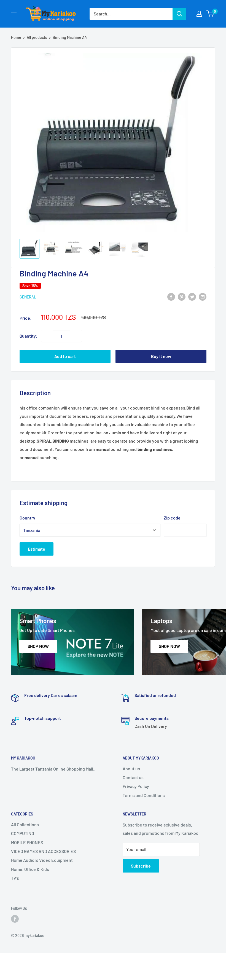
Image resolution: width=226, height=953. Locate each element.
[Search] (179, 14)
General (28, 297)
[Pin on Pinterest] (181, 296)
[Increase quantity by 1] (76, 336)
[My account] (199, 14)
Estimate (36, 548)
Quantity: (28, 335)
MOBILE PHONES (27, 842)
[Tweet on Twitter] (192, 296)
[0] (210, 13)
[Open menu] (14, 14)
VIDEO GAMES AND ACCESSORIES (43, 851)
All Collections (25, 824)
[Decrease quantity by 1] (47, 336)
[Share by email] (202, 296)
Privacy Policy (136, 786)
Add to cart (65, 356)
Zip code (172, 517)
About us (131, 768)
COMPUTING (22, 833)
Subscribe (141, 865)
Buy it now (161, 356)
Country (27, 517)
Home (16, 37)
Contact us (133, 777)
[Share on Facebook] (171, 296)
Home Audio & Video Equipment (42, 860)
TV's (15, 878)
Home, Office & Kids (30, 869)
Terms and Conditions (144, 795)
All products (37, 37)
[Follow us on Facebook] (15, 919)
